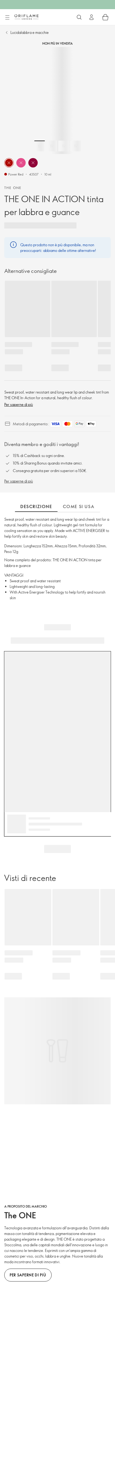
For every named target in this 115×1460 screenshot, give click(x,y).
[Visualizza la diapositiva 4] (75, 146)
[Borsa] (105, 17)
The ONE (13, 187)
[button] (9, 162)
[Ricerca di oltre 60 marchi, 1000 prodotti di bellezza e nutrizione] (79, 17)
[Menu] (7, 17)
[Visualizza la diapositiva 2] (51, 146)
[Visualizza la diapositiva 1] (39, 146)
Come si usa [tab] (79, 506)
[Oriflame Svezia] (26, 17)
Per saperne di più (18, 404)
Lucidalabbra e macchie (29, 32)
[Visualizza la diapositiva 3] (63, 146)
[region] (57, 100)
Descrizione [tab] (36, 506)
